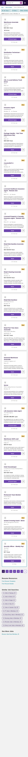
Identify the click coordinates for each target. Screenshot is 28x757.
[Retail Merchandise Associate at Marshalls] (14, 251)
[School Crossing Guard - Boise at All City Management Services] (14, 527)
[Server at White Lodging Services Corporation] (14, 391)
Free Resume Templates (8, 581)
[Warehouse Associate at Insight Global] (14, 30)
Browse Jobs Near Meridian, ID (10, 634)
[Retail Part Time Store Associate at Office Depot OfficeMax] (14, 336)
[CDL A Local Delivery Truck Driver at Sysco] (14, 87)
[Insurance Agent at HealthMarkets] (14, 114)
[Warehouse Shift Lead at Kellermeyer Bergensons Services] (14, 446)
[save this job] (23, 39)
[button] (12, 39)
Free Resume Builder (8, 583)
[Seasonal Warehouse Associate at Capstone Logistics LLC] (14, 364)
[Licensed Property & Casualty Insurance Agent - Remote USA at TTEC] (14, 223)
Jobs (2, 7)
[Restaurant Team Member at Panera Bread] (14, 501)
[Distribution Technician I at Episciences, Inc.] (14, 59)
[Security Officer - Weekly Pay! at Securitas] (14, 554)
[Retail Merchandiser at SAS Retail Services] (14, 307)
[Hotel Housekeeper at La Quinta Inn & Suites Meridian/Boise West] (14, 474)
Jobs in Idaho (8, 7)
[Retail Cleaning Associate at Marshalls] (14, 279)
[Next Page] (25, 571)
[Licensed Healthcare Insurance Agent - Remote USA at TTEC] (14, 196)
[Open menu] (25, 2)
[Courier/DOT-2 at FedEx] (14, 169)
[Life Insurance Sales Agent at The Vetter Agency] (14, 418)
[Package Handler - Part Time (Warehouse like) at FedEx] (14, 141)
